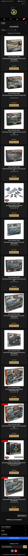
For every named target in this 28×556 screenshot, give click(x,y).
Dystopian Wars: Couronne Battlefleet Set (14, 206)
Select (9, 30)
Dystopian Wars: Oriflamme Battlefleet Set (14, 390)
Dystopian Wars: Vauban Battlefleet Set (14, 169)
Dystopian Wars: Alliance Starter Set (14, 95)
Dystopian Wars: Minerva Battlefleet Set (14, 279)
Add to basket (14, 68)
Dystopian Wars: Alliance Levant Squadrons (14, 316)
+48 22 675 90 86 (9, 1)
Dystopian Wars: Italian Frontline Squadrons (14, 353)
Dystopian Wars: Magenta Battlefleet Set (14, 426)
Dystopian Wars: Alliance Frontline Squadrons (14, 59)
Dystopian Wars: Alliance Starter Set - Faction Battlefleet (14, 463)
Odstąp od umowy (14, 538)
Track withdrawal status (14, 540)
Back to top (22, 515)
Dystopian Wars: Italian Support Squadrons (14, 243)
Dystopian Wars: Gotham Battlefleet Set (14, 132)
